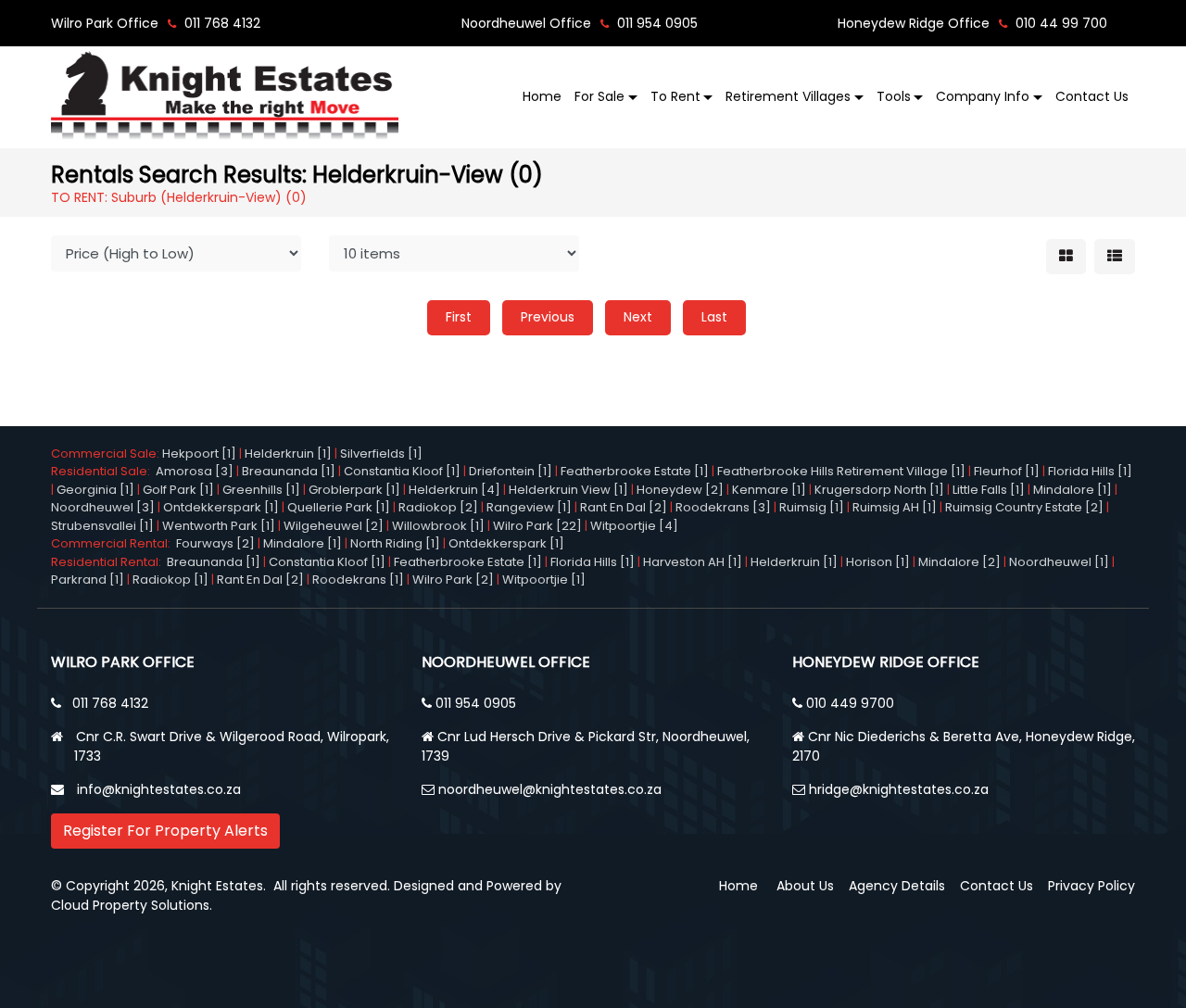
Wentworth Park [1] (218, 526)
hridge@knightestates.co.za (899, 789)
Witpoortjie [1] (544, 579)
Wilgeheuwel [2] (334, 526)
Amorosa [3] (194, 471)
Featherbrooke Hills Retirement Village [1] (841, 471)
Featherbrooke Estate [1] (635, 471)
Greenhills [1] (261, 489)
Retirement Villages (788, 96)
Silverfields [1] (381, 453)
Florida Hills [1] (1090, 471)
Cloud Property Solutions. (131, 905)
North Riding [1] (395, 543)
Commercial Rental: (113, 543)
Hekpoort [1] (199, 453)
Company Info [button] (982, 96)
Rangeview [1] (529, 507)
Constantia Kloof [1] (402, 471)
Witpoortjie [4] (634, 526)
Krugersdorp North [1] (879, 489)
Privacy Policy (1091, 885)
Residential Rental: (109, 562)
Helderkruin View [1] (568, 489)
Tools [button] (894, 96)
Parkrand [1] (87, 579)
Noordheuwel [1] (1059, 562)
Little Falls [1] (989, 489)
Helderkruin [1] (288, 453)
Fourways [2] (215, 543)
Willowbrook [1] (438, 526)
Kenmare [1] (769, 489)
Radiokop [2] (438, 507)
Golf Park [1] (178, 489)
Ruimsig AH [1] (894, 507)
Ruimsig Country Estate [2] (1024, 507)
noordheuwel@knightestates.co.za (550, 789)
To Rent (675, 96)
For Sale (599, 96)
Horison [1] (878, 562)
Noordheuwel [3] (103, 507)
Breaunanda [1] (288, 471)
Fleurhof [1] (1007, 471)
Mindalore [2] (959, 562)
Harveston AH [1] (692, 562)
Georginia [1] (95, 489)
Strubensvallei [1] (102, 526)
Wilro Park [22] (537, 526)
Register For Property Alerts (165, 830)
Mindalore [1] (1072, 489)
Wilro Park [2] (453, 579)
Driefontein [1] (510, 471)
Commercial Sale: (106, 453)
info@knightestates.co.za (159, 789)
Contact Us (1092, 96)
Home (542, 96)
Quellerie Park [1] (338, 507)
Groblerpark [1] (354, 489)
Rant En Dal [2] (623, 507)
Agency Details (897, 885)
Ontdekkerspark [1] (221, 507)
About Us (805, 885)
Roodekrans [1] (358, 579)
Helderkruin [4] (454, 489)
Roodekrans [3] (723, 507)
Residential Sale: (103, 471)
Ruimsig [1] (811, 507)
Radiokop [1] (170, 579)
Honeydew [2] (680, 489)
